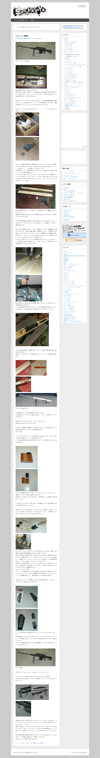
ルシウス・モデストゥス (71, 102)
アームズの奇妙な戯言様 (69, 191)
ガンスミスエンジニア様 (69, 194)
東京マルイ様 (67, 199)
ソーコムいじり (69, 68)
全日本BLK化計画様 (68, 197)
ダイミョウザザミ (69, 96)
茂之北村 (25, 38)
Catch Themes (83, 752)
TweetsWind (84, 146)
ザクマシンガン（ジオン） (71, 46)
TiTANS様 (66, 187)
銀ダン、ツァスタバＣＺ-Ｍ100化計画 (74, 82)
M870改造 (67, 58)
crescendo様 (66, 211)
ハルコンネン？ (69, 71)
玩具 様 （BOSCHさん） (70, 201)
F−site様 (66, 213)
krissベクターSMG (69, 43)
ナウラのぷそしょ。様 (69, 218)
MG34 (66, 40)
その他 (65, 84)
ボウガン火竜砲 (69, 49)
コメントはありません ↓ (37, 38)
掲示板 (32, 20)
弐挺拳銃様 (66, 220)
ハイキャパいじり (69, 69)
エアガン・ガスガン (25, 743)
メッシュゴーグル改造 (70, 100)
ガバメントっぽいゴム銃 (71, 87)
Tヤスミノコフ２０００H (71, 41)
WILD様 (65, 189)
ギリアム (67, 91)
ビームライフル (69, 48)
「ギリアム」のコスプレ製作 (70, 177)
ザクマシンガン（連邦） (71, 63)
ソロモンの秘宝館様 (68, 196)
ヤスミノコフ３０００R (70, 77)
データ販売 (66, 107)
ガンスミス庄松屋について (21, 20)
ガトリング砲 (68, 44)
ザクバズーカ (68, 61)
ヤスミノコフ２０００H (69, 178)
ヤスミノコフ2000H (69, 76)
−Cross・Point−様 (68, 210)
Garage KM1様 (67, 215)
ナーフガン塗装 (69, 99)
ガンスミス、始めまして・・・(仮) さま (73, 192)
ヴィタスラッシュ (69, 79)
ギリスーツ (68, 92)
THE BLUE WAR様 (69, 216)
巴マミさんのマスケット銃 (71, 51)
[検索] (79, 6)
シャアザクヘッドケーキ (71, 94)
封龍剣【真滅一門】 (70, 104)
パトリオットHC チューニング (71, 173)
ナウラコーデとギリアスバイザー (73, 97)
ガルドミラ (68, 89)
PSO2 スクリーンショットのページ (73, 86)
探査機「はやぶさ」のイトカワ (72, 105)
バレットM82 (22, 35)
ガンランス (68, 59)
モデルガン (66, 38)
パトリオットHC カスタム (71, 74)
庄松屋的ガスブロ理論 (70, 81)
